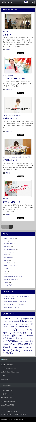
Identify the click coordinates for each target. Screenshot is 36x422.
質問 (22, 344)
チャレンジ (10, 330)
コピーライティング (8, 262)
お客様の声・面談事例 (9, 238)
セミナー (6, 254)
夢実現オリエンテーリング (10, 279)
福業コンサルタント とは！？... (11, 307)
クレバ (14, 324)
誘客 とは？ (7, 35)
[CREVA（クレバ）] (8, 3)
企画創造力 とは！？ (10, 160)
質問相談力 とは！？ (10, 118)
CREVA (7, 318)
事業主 (7, 336)
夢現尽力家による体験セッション (10, 372)
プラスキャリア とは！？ (11, 202)
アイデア (29, 321)
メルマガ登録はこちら (7, 390)
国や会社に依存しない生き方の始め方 (13, 276)
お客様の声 (22, 321)
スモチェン (22, 326)
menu (32, 2)
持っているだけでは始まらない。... (12, 298)
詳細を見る (9, 49)
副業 (6, 338)
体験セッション (20, 335)
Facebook (13, 319)
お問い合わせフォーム (7, 394)
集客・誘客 (5, 31)
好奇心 (18, 341)
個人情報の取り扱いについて (8, 397)
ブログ (5, 271)
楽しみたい (27, 341)
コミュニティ (27, 324)
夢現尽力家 (11, 341)
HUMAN (9, 321)
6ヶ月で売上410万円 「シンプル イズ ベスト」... (16, 304)
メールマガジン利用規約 (7, 404)
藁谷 (8, 344)
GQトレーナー (22, 319)
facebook (27, 2)
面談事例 (9, 353)
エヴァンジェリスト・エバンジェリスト (13, 265)
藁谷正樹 (15, 344)
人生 (11, 335)
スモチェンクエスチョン (9, 249)
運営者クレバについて (7, 364)
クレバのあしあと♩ (8, 243)
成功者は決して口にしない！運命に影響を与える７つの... (17, 296)
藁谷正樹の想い (7, 246)
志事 (21, 341)
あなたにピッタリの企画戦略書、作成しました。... (16, 301)
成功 (23, 341)
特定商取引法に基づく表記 (8, 401)
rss (25, 2)
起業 (26, 344)
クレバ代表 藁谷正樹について (9, 368)
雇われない (13, 347)
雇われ (6, 347)
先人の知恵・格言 (20, 157)
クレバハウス (20, 324)
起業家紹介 (6, 282)
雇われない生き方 (8, 285)
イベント (6, 240)
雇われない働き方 (24, 347)
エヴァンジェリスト (7, 324)
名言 (5, 273)
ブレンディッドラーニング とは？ (14, 78)
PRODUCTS (15, 321)
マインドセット (11, 115)
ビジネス (5, 75)
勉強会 (10, 338)
